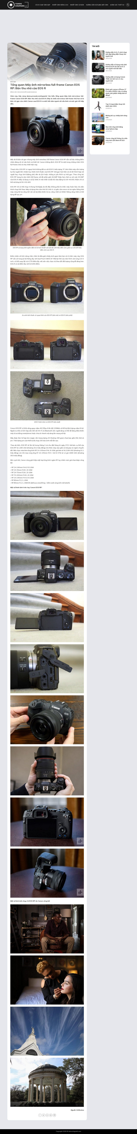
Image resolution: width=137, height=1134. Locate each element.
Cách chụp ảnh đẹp (42, 5)
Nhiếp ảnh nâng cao (60, 5)
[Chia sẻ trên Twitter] (43, 1115)
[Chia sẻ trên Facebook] (40, 1115)
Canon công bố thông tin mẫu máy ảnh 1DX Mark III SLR (116, 139)
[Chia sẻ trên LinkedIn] (54, 1115)
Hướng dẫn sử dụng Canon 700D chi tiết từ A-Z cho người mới (115, 79)
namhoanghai (32, 92)
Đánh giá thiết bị (117, 5)
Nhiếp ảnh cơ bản (77, 5)
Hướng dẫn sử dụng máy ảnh (97, 5)
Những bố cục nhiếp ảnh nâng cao (116, 117)
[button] (127, 4)
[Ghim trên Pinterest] (50, 1115)
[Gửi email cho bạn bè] (47, 1115)
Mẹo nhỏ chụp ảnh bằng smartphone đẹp (114, 128)
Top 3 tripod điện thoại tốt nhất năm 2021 (115, 105)
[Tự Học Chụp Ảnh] (19, 5)
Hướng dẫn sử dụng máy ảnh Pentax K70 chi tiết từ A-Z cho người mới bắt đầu (116, 66)
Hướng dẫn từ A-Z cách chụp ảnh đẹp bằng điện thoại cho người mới (116, 54)
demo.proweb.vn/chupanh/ (37, 96)
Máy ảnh (13, 81)
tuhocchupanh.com (74, 1131)
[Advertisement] (68, 28)
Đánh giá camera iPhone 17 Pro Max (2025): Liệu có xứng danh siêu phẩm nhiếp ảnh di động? (116, 92)
